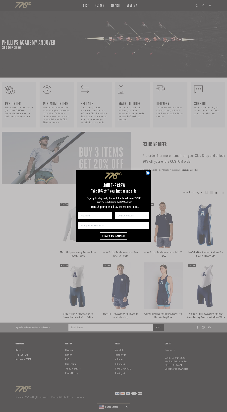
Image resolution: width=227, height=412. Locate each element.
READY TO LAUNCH (113, 236)
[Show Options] (146, 215)
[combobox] (131, 215)
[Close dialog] (148, 173)
